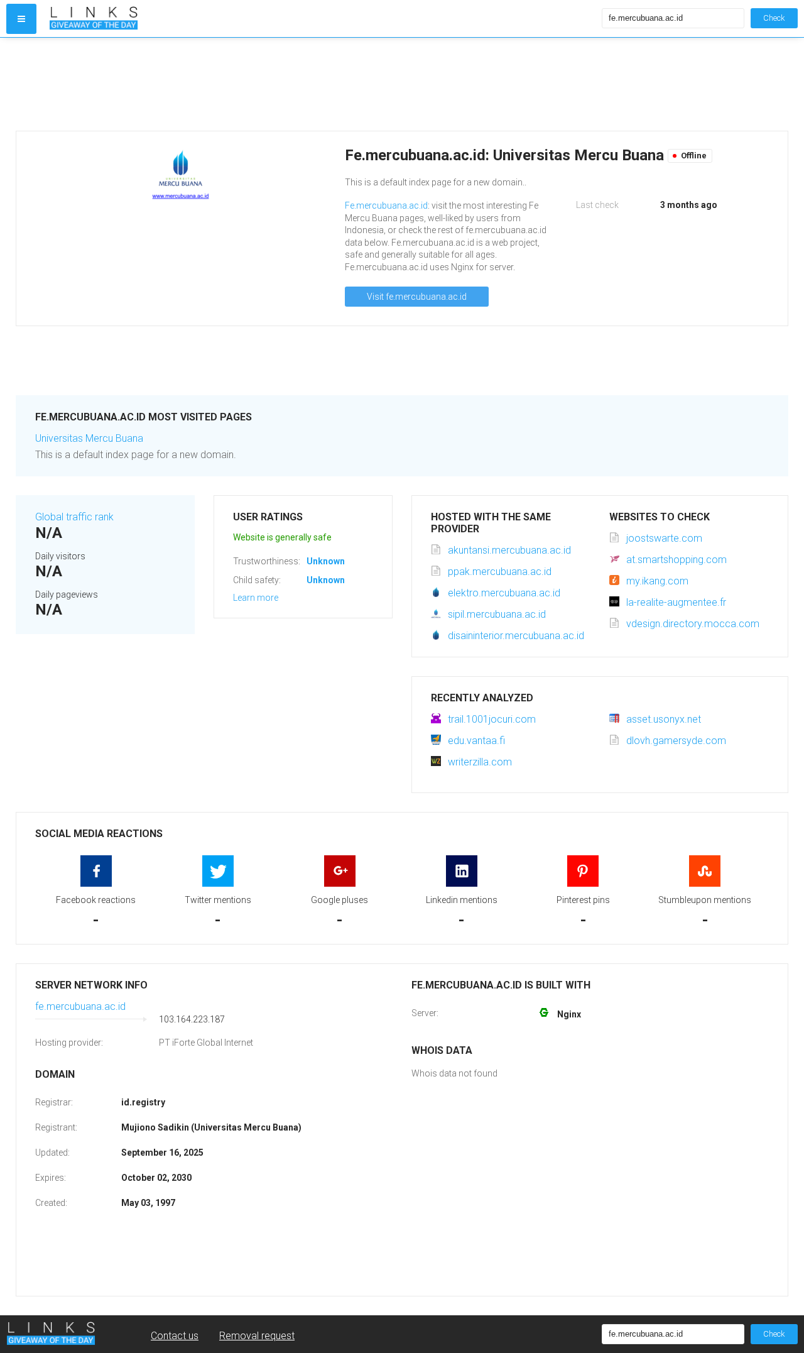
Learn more (255, 598)
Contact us (174, 1336)
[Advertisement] (392, 84)
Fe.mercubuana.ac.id (386, 205)
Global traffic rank (74, 517)
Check (774, 18)
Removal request (257, 1336)
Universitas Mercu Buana (89, 438)
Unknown (326, 561)
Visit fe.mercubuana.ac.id (417, 297)
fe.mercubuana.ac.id (80, 1006)
